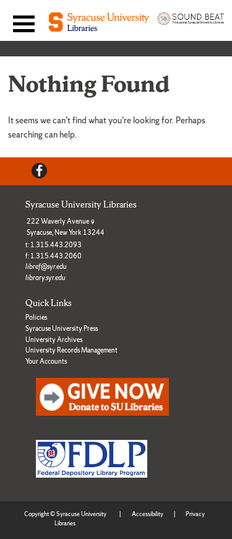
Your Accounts (46, 361)
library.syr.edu (45, 277)
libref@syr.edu (46, 266)
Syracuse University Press (61, 328)
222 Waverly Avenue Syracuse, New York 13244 (66, 227)
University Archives (53, 339)
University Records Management (71, 350)
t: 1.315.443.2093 (53, 244)
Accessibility (147, 514)
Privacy (195, 514)
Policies (36, 317)
